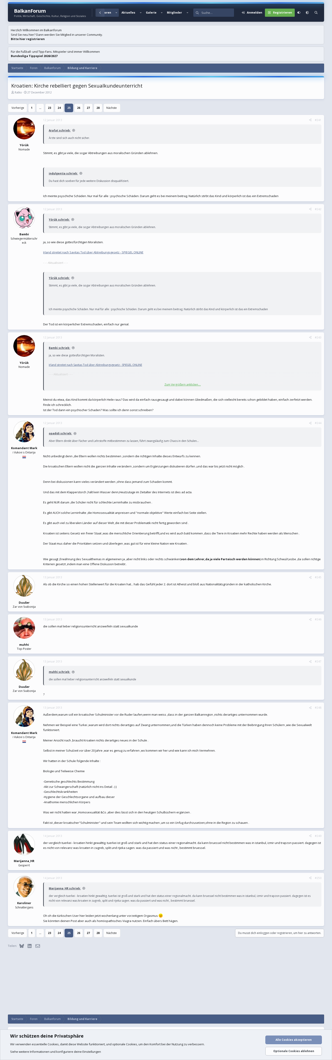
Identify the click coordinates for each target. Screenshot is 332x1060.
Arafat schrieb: (60, 130)
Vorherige (18, 108)
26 (78, 108)
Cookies (53, 1044)
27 (88, 108)
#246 (318, 619)
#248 (318, 708)
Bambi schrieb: (59, 348)
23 (49, 108)
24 (59, 108)
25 (68, 108)
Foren (107, 12)
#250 (318, 878)
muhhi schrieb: (59, 672)
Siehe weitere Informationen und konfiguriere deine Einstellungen (55, 1052)
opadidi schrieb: (60, 433)
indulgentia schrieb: (63, 173)
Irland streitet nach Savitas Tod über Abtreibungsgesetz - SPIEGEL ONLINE (93, 252)
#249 (318, 836)
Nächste (111, 108)
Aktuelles (128, 12)
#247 (318, 661)
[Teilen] (310, 120)
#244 (318, 423)
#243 (318, 337)
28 (98, 108)
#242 (318, 209)
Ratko (18, 92)
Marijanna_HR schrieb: (65, 888)
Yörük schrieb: (59, 220)
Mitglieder (174, 12)
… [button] (40, 108)
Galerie (151, 12)
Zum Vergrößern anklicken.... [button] (182, 384)
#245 (318, 577)
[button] (116, 13)
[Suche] (316, 13)
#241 (318, 120)
